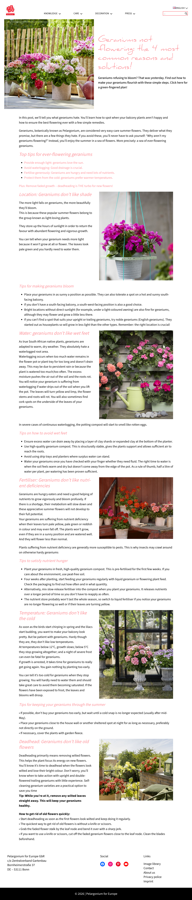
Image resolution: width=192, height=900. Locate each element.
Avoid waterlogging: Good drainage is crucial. (53, 168)
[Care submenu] (81, 13)
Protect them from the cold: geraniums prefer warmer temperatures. (68, 177)
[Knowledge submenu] (60, 13)
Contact (149, 868)
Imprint (148, 881)
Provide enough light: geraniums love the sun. (54, 162)
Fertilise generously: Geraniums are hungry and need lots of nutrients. (69, 172)
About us (149, 872)
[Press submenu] (134, 13)
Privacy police (153, 877)
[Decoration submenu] (111, 13)
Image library (152, 864)
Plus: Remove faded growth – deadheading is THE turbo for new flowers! (66, 186)
